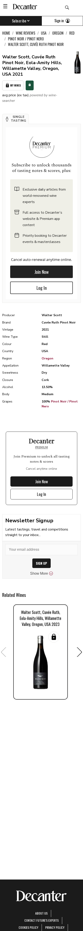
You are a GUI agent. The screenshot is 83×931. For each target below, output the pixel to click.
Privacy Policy (54, 927)
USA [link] (43, 33)
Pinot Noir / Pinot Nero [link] (26, 38)
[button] (15, 119)
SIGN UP (41, 563)
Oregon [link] (58, 33)
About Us (41, 913)
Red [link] (72, 33)
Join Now (42, 271)
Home (6, 33)
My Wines (15, 85)
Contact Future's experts (41, 920)
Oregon (47, 358)
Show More (39, 573)
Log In (42, 287)
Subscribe (19, 21)
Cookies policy (28, 927)
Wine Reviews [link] (25, 33)
